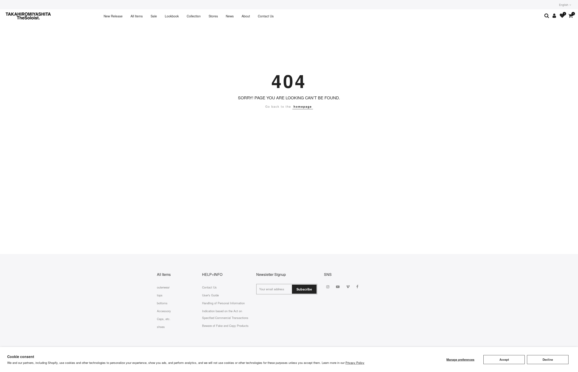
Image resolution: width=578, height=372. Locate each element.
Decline (548, 359)
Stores (213, 16)
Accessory (164, 311)
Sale (154, 16)
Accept (504, 359)
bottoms (162, 303)
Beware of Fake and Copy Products (225, 325)
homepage (303, 106)
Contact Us (266, 16)
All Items (137, 16)
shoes (161, 327)
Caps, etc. (163, 319)
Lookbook (172, 16)
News (230, 16)
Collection (194, 16)
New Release (113, 16)
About (246, 16)
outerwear (163, 287)
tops (160, 295)
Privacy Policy (354, 362)
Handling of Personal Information (223, 303)
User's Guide (210, 295)
